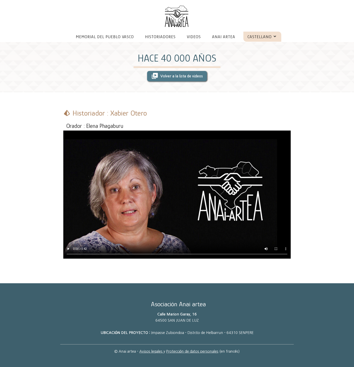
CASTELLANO (259, 36)
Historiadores (160, 36)
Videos (194, 36)
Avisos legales (151, 351)
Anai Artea (223, 36)
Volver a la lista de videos (181, 76)
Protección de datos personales (192, 351)
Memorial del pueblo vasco (105, 36)
